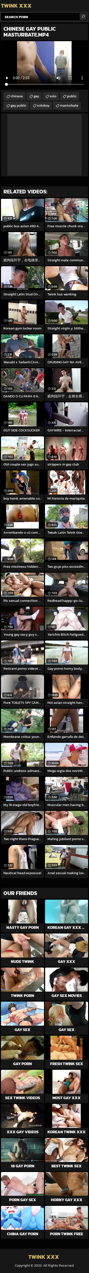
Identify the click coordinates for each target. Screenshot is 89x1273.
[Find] (83, 16)
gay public (18, 105)
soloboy (43, 105)
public (72, 96)
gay (36, 96)
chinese (17, 96)
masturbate (69, 105)
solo (53, 96)
